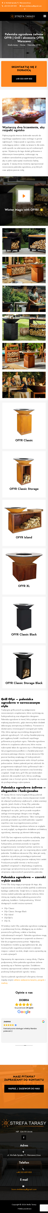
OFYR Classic (24, 440)
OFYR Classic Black (24, 634)
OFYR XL (24, 586)
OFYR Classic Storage (24, 489)
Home (22, 45)
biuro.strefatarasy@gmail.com (32, 6)
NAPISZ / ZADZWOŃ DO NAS (24, 1088)
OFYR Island (24, 537)
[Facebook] (25, 9)
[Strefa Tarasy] (22, 16)
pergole (41, 979)
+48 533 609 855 (10, 6)
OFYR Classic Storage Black (24, 683)
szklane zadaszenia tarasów (25, 979)
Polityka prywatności (24, 1209)
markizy (4, 983)
